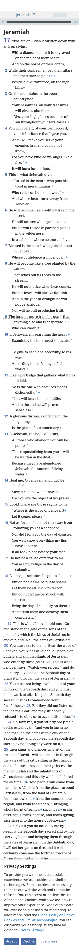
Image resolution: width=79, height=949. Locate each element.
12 (6, 416)
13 (6, 434)
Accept (11, 941)
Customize (48, 941)
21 (49, 662)
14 (6, 480)
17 (6, 558)
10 (6, 334)
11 (6, 375)
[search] (73, 5)
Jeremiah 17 (25, 14)
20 (6, 645)
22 (6, 683)
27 (10, 826)
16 (6, 522)
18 (6, 575)
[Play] (2, 21)
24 (10, 722)
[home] (6, 5)
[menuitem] (6, 5)
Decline (29, 941)
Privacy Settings (31, 930)
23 (29, 705)
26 (26, 782)
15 (6, 504)
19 (10, 623)
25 (6, 749)
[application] (39, 21)
